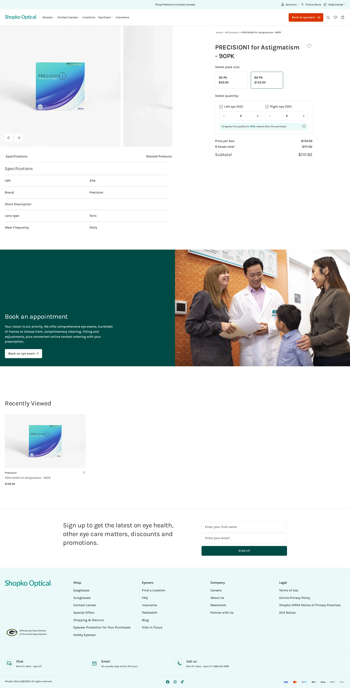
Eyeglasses (81, 590)
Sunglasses (82, 598)
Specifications (16, 156)
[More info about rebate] (304, 126)
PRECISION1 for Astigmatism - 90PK (261, 32)
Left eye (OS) (233, 106)
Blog (145, 620)
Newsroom (218, 605)
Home (219, 32)
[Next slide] (19, 138)
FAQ (145, 598)
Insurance (122, 17)
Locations (88, 17)
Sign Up (244, 550)
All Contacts (232, 32)
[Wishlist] (335, 17)
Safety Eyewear (84, 635)
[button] (289, 4)
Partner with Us (222, 612)
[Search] (328, 17)
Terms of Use (288, 590)
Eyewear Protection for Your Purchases (101, 627)
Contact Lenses (84, 605)
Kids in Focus (152, 627)
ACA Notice (287, 612)
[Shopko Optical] (21, 17)
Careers (216, 590)
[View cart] (342, 17)
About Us (217, 598)
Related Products (159, 156)
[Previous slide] (9, 138)
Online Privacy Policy (294, 598)
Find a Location (153, 590)
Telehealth (149, 612)
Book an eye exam (21, 353)
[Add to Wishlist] (309, 46)
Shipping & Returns (88, 620)
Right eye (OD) (281, 106)
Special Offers (83, 612)
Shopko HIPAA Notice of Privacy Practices (309, 605)
